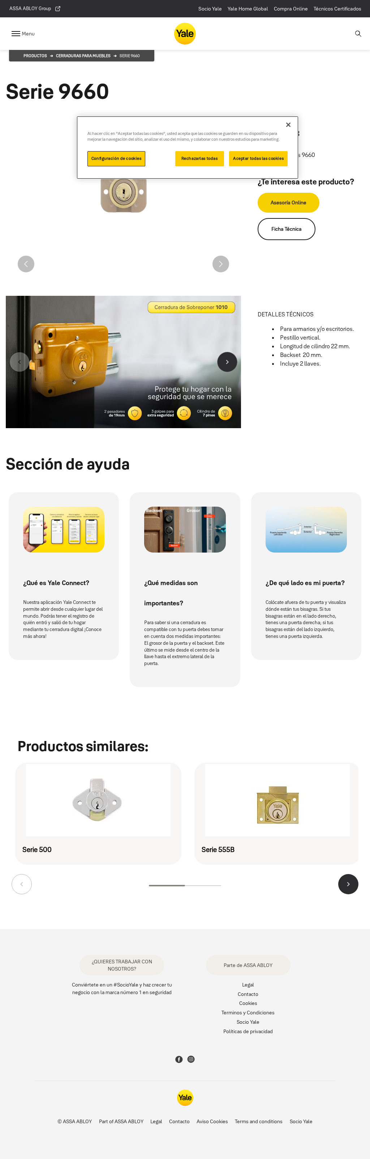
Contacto (248, 994)
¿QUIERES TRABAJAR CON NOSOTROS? (122, 965)
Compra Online (291, 8)
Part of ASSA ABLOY (121, 1121)
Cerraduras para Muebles (83, 55)
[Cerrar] (288, 125)
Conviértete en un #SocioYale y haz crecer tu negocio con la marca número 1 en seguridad (122, 988)
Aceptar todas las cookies (258, 158)
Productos (35, 55)
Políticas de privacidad (248, 1031)
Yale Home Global (248, 8)
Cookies (248, 1003)
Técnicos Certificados (337, 8)
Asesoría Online (288, 202)
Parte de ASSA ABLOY (248, 965)
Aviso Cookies (212, 1121)
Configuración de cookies (116, 158)
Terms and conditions (259, 1121)
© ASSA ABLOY (74, 1121)
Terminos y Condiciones (248, 1012)
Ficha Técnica (286, 229)
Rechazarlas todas (199, 158)
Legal (248, 984)
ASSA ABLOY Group (30, 8)
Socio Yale (210, 8)
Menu (28, 33)
